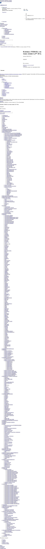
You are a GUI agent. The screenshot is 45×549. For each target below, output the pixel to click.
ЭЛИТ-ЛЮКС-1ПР (10, 184)
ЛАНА (5, 300)
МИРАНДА (9, 191)
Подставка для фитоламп (11, 527)
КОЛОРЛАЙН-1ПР (10, 165)
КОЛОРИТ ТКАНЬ (8, 297)
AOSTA (5, 226)
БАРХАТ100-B (9, 368)
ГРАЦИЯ (6, 286)
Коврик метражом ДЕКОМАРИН (10, 372)
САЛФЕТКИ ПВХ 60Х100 (12, 480)
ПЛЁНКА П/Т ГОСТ (10, 526)
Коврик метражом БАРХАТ (9, 360)
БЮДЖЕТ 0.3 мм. (7, 454)
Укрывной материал (10, 528)
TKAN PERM (7, 264)
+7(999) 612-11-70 (3, 5)
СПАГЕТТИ (6, 410)
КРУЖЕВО (4, 421)
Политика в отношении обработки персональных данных (11, 74)
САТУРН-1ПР (9, 179)
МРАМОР (8, 192)
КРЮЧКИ (4, 423)
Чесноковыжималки (8, 445)
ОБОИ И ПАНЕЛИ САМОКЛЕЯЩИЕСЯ (10, 452)
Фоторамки (6, 203)
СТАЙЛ (5, 335)
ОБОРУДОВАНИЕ (8, 531)
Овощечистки (7, 433)
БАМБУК (8, 154)
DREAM (8, 142)
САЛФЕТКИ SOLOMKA (11, 474)
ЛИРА (5, 305)
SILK (5, 259)
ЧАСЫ (5, 204)
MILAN (5, 251)
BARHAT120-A (9, 361)
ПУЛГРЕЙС (6, 325)
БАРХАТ (6, 377)
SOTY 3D (8, 147)
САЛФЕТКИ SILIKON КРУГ (12, 473)
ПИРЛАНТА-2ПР (10, 176)
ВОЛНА (6, 398)
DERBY (5, 237)
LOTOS (5, 248)
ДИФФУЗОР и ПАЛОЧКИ (9, 201)
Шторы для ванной (8, 187)
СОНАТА (8, 182)
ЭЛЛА (5, 346)
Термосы (6, 443)
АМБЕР (5, 271)
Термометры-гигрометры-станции (10, 517)
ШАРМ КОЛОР (7, 344)
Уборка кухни (7, 534)
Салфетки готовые (7, 469)
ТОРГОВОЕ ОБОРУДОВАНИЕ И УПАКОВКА (11, 530)
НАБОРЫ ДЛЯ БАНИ (8, 515)
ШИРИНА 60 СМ (7, 464)
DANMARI (6, 235)
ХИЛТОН (6, 342)
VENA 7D (6, 268)
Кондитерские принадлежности (10, 428)
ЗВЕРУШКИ (6, 378)
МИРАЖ (8, 173)
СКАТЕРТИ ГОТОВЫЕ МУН (10, 495)
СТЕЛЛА (6, 336)
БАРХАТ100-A (9, 367)
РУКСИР (6, 327)
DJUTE (3, 120)
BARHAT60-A (9, 363)
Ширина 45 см (7, 463)
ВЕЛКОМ (6, 396)
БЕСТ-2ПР (9, 157)
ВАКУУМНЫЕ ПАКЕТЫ (7, 131)
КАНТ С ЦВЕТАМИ (8, 379)
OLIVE (5, 252)
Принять (1, 101)
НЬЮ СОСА (6, 385)
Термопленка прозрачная (9, 509)
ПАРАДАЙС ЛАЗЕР (8, 321)
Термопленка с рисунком (9, 510)
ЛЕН (5, 381)
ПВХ (5, 451)
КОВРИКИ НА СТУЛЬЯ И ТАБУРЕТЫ (9, 376)
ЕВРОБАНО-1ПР (10, 161)
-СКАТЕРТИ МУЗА (8, 220)
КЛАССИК (6, 296)
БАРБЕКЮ (6, 521)
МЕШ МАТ (6, 406)
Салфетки (4, 540)
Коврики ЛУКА (7, 355)
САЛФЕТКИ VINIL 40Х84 (12, 476)
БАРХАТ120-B (9, 369)
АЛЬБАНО (6, 269)
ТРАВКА (6, 411)
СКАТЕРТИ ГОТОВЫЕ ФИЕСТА (10, 502)
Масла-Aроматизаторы (8, 513)
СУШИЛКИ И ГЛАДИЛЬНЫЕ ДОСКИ (9, 505)
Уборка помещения (8, 535)
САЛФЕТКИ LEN (10, 470)
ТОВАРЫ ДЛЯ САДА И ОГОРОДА (9, 520)
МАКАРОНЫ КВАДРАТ (9, 382)
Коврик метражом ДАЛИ (9, 370)
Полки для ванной (7, 185)
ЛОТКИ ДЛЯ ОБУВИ (8, 404)
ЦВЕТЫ (6, 391)
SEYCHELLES (5, 127)
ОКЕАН (8, 193)
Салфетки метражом (8, 483)
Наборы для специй (8, 431)
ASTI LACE (6, 228)
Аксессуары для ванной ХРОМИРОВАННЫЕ (13, 135)
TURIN (5, 266)
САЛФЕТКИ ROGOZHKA (12, 471)
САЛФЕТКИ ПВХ (10, 479)
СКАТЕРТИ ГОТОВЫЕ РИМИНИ (11, 500)
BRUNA (6, 232)
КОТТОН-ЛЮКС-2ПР (11, 167)
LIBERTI (6, 247)
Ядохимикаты (9, 529)
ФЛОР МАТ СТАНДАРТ (9, 415)
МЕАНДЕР (6, 405)
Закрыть (1, 77)
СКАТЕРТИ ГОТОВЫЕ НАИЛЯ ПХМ (11, 496)
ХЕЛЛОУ (6, 416)
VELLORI (4, 128)
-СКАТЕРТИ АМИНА (8, 215)
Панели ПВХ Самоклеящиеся (10, 455)
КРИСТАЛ (6, 298)
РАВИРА (6, 326)
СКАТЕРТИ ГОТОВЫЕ (9, 485)
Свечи (5, 202)
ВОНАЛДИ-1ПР (10, 159)
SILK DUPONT (7, 260)
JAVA (3, 122)
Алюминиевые (7, 206)
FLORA (3, 121)
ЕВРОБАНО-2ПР (10, 162)
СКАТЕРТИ (6, 33)
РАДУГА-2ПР (9, 178)
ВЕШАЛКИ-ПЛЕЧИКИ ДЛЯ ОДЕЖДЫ (9, 196)
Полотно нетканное (6, 467)
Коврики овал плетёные (8, 356)
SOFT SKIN (6, 261)
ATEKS (3, 118)
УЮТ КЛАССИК (7, 413)
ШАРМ (5, 343)
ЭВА (5, 417)
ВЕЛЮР (6, 397)
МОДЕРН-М (6, 311)
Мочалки (6, 514)
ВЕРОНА (6, 278)
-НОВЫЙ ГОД (5, 115)
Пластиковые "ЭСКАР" (8, 211)
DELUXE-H (6, 236)
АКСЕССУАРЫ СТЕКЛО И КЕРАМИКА (12, 136)
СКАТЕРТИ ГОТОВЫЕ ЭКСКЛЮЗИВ (11, 503)
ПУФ (5, 386)
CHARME (6, 234)
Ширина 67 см (7, 465)
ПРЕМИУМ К (7, 409)
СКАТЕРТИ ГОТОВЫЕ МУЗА (10, 494)
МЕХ (5, 384)
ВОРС (5, 399)
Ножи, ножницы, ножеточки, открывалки (12, 432)
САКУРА (6, 328)
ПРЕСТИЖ (6, 324)
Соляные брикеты (7, 516)
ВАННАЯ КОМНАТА (6, 132)
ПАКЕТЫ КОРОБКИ (8, 532)
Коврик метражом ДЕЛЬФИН (10, 373)
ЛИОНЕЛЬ (6, 304)
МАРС (8, 172)
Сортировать (4, 504)
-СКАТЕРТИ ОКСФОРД (9, 222)
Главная (2, 46)
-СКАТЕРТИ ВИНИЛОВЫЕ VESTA (11, 217)
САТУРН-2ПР (9, 180)
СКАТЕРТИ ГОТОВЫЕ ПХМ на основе (12, 499)
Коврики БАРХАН (7, 350)
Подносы (6, 435)
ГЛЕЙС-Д (6, 283)
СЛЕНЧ (8, 181)
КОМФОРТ (6, 403)
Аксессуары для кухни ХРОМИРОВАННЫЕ (12, 425)
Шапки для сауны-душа (8, 518)
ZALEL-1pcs (9, 150)
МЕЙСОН (6, 309)
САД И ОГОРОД (7, 522)
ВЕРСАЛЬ (10, 46)
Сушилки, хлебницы (8, 441)
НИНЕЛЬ (6, 316)
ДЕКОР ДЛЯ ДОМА (6, 197)
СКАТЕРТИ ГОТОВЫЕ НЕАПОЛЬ (11, 497)
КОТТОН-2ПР (9, 166)
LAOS (3, 123)
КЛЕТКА (6, 380)
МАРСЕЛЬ (6, 308)
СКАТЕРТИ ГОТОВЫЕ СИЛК (10, 501)
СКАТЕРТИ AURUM (8, 331)
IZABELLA (6, 245)
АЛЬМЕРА (6, 270)
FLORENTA (6, 241)
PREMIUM (6, 258)
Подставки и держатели (8, 436)
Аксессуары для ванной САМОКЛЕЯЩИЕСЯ (13, 134)
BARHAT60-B (9, 364)
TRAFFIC (6, 394)
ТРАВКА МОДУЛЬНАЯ (9, 412)
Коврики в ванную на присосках (10, 138)
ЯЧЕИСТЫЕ (6, 418)
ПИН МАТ (6, 407)
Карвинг (6, 427)
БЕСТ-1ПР (9, 156)
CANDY (6, 233)
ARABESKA (6, 227)
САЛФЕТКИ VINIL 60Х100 (12, 477)
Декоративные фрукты (8, 200)
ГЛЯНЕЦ (6, 285)
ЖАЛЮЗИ (4, 205)
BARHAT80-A (9, 365)
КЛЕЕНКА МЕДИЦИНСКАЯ (8, 348)
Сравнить (4, 95)
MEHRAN (4, 125)
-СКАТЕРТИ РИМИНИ (8, 223)
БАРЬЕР (6, 395)
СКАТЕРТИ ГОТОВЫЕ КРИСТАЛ (11, 493)
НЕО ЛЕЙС (6, 314)
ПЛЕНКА (8, 525)
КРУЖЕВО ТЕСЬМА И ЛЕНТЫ (8, 422)
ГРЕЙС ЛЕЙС (7, 287)
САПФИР (6, 330)
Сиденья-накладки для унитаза (10, 186)
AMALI (5, 225)
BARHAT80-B (9, 366)
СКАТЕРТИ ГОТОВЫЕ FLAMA (10, 487)
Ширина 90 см (7, 466)
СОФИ (5, 333)
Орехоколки (6, 434)
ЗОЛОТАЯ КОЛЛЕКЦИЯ (11, 164)
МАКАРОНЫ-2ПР (10, 171)
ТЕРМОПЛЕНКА (7, 31)
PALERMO (6, 253)
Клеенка (3, 539)
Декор (5, 199)
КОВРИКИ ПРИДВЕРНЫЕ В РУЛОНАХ (10, 420)
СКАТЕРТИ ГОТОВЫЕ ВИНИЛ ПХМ (11, 491)
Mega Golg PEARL (7, 250)
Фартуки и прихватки (8, 444)
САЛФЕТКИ (6, 32)
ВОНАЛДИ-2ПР (10, 160)
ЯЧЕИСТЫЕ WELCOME (9, 419)
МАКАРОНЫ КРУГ (8, 383)
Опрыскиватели (10, 524)
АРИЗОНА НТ (7, 274)
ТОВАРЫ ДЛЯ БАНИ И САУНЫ (8, 511)
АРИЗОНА (6, 273)
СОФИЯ (6, 334)
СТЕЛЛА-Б (6, 337)
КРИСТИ (6, 299)
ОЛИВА (5, 318)
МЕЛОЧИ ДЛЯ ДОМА (6, 448)
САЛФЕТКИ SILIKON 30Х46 (12, 472)
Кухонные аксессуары (8, 430)
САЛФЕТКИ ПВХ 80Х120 (12, 481)
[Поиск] (43, 40)
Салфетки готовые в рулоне (9, 482)
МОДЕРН (6, 310)
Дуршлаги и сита (7, 426)
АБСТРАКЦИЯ (9, 151)
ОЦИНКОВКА (7, 450)
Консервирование (7, 429)
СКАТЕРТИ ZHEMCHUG (9, 332)
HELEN (5, 508)
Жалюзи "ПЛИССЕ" (8, 209)
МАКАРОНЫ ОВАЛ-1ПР (11, 169)
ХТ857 (8, 194)
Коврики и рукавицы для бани (10, 512)
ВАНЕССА (6, 277)
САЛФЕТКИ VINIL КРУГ (11, 478)
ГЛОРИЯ (6, 284)
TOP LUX (6, 265)
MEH (8, 145)
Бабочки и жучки (7, 198)
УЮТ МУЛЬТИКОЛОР (8, 414)
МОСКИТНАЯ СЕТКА (6, 449)
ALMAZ (6, 224)
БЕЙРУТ (8, 155)
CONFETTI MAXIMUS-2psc (12, 141)
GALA (5, 242)
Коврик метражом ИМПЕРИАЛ (10, 374)
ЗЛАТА (5, 295)
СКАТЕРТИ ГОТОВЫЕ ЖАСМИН (11, 492)
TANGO (6, 263)
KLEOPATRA (9, 144)
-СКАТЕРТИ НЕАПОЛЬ (9, 221)
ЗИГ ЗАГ (6, 402)
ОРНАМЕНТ (9, 175)
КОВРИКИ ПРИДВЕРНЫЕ (7, 393)
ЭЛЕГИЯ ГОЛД (7, 345)
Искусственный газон (11, 523)
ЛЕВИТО (6, 302)
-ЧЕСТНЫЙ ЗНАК (8, 29)
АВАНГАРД (9, 152)
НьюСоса (8, 174)
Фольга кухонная (7, 462)
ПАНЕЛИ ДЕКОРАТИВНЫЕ (7, 453)
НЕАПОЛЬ (6, 313)
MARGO (6, 249)
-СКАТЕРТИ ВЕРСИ (8, 216)
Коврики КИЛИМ (7, 354)
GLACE (5, 244)
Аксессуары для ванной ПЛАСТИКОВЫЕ (12, 133)
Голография (6, 461)
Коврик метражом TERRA (9, 359)
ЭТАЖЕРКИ (4, 536)
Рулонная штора (7, 212)
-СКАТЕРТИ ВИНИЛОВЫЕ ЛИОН (11, 218)
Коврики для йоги (7, 352)
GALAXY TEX (7, 243)
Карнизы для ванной (8, 137)
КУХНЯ (3, 424)
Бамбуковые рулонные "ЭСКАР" (10, 208)
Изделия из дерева (5, 543)
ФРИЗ (5, 458)
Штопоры (6, 446)
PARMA (6, 255)
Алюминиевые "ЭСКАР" (9, 207)
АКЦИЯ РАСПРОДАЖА (7, 129)
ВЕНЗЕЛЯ (9, 158)
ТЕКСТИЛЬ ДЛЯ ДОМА (7, 506)
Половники (6, 437)
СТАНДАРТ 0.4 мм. (8, 456)
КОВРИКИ (4, 349)
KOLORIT (6, 246)
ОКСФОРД (6, 317)
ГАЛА (5, 282)
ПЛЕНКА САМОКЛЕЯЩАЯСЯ (8, 459)
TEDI (8, 148)
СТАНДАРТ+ (7, 457)
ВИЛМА (6, 281)
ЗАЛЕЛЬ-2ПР (9, 163)
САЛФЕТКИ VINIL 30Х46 (12, 475)
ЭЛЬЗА (5, 347)
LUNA (3, 124)
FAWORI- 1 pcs (9, 143)
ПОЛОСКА (9, 177)
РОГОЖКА (6, 387)
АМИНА (6, 272)
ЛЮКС (8, 168)
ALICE (3, 117)
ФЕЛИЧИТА (6, 341)
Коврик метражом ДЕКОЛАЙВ (10, 371)
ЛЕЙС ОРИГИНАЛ (8, 303)
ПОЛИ (5, 323)
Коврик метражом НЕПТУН (9, 375)
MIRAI (3, 126)
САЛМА (6, 329)
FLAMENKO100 (7, 358)
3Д (7, 188)
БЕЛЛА (5, 275)
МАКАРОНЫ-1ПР (10, 170)
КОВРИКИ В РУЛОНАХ (9, 34)
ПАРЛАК (6, 322)
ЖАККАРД (6, 293)
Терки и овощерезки (8, 442)
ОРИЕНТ (6, 319)
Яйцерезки (6, 447)
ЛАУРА (5, 301)
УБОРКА (4, 533)
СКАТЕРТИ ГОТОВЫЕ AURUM (10, 486)
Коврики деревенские (8, 351)
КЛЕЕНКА (6, 30)
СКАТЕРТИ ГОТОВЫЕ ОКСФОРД (11, 498)
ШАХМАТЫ (6, 392)
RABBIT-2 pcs (9, 146)
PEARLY (6, 257)
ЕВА (5, 292)
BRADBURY (4, 119)
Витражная (6, 460)
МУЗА (5, 312)
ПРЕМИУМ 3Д (7, 408)
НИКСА (6, 315)
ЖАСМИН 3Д (7, 294)
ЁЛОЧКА (6, 400)
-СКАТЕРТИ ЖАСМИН (9, 219)
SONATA (6, 262)
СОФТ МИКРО (10, 183)
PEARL (5, 256)
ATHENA (6, 229)
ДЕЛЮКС (6, 291)
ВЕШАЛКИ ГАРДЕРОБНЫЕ (7, 195)
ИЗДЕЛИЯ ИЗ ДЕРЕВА (6, 213)
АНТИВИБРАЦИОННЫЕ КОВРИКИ (9, 130)
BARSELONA (7, 230)
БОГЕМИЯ (6, 276)
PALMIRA (6, 254)
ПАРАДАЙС (6, 320)
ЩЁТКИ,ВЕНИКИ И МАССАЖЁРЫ (11, 519)
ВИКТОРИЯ (6, 280)
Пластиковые (6, 210)
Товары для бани (5, 542)
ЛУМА (5, 306)
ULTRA (8, 149)
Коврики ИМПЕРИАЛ (8, 353)
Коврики (3, 541)
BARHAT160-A (9, 362)
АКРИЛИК (9, 153)
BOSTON (6, 231)
